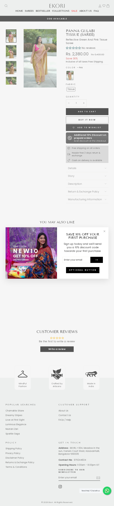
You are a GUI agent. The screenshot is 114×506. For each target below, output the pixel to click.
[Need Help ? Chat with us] (107, 491)
